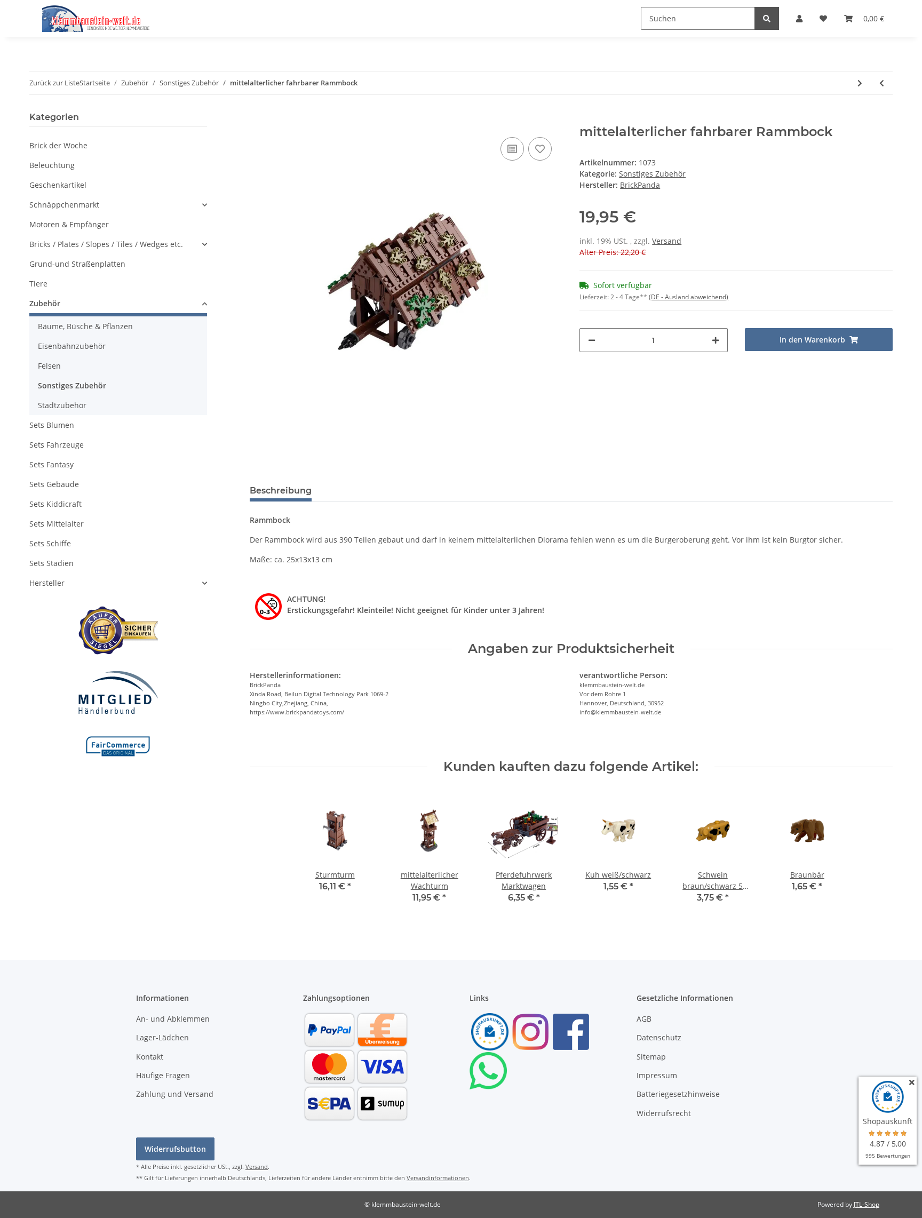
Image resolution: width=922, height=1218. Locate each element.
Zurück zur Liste (54, 82)
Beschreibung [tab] (281, 490)
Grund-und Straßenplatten (77, 264)
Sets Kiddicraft (55, 504)
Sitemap (651, 1057)
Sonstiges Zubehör (652, 174)
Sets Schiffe (50, 543)
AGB (644, 1019)
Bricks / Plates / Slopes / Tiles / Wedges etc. (106, 244)
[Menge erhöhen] (715, 340)
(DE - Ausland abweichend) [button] (688, 296)
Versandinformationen (438, 1178)
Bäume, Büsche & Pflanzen (85, 326)
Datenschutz (659, 1037)
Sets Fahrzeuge (56, 445)
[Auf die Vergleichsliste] (512, 149)
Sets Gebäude (54, 484)
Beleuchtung (52, 165)
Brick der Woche (58, 145)
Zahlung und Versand (174, 1094)
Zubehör (44, 303)
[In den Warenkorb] (258, 118)
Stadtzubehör (62, 405)
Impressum (657, 1075)
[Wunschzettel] (823, 18)
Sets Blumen (51, 425)
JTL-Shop (866, 1204)
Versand (666, 241)
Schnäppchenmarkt (64, 205)
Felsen (49, 366)
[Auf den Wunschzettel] (540, 149)
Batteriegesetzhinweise (678, 1094)
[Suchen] (766, 18)
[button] (799, 18)
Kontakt (149, 1057)
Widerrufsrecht (664, 1113)
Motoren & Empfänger (69, 224)
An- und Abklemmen (173, 1019)
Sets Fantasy (51, 464)
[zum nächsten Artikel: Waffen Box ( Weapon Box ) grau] (860, 82)
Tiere (38, 283)
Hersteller (47, 583)
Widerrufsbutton (175, 1149)
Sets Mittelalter (56, 524)
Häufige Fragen (163, 1075)
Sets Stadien (51, 563)
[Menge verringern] (591, 340)
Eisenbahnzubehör (72, 346)
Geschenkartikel (57, 185)
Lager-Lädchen (162, 1037)
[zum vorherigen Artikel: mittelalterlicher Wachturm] (882, 82)
